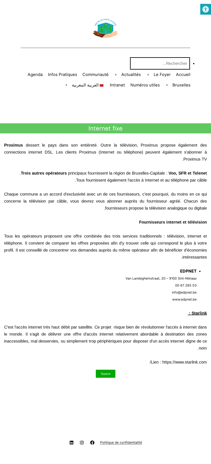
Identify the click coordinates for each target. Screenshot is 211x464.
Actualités (131, 74)
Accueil (183, 74)
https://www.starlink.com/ (178, 362)
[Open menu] (148, 75)
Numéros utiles (145, 85)
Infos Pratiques (62, 74)
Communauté (95, 74)
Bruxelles (181, 85)
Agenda (35, 74)
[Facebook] (92, 442)
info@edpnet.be (184, 292)
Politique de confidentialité (121, 442)
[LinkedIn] (71, 442)
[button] (205, 9)
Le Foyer (162, 74)
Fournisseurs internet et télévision (173, 222)
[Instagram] (82, 442)
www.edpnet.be (184, 299)
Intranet (117, 85)
